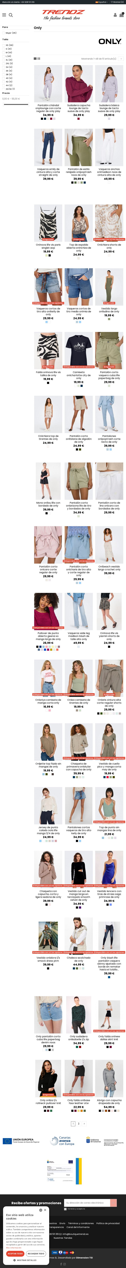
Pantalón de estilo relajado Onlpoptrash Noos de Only (78, 172)
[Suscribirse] (113, 1203)
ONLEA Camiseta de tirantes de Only (78, 701)
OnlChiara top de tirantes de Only (48, 437)
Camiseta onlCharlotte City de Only (79, 375)
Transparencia (56, 1227)
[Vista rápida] (50, 101)
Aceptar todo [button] (15, 1253)
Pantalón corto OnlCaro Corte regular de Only (48, 569)
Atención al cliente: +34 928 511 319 (18, 2)
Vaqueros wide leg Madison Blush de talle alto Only (79, 636)
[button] (26, 1260)
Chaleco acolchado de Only (79, 959)
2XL (9, 63)
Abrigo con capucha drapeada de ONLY (109, 1101)
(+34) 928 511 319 (50, 1234)
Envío (62, 1223)
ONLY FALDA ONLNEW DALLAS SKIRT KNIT (109, 1038)
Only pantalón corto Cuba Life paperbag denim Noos (48, 1039)
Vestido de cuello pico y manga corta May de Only (109, 766)
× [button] (45, 1210)
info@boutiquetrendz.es (76, 1234)
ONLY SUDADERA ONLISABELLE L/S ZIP (78, 1038)
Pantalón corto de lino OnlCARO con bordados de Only (109, 505)
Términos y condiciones (81, 1223)
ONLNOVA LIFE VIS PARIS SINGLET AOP (48, 246)
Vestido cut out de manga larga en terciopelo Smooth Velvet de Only (78, 895)
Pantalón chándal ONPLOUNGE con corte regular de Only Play (48, 108)
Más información (13, 1247)
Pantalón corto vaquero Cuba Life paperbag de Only (109, 375)
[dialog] (26, 1235)
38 (9, 74)
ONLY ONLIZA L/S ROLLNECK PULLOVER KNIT (48, 1101)
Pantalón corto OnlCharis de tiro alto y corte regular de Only (78, 571)
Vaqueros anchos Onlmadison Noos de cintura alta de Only (109, 172)
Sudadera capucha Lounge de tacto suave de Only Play (78, 108)
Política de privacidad (95, 1209)
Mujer (11, 32)
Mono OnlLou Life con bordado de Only (48, 504)
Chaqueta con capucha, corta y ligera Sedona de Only (48, 894)
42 (9, 81)
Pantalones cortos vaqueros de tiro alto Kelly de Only (78, 830)
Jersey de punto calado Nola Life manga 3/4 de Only (48, 830)
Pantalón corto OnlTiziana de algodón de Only (79, 439)
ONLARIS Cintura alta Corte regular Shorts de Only (109, 702)
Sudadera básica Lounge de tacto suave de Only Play (109, 108)
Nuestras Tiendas (63, 1237)
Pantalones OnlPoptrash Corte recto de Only (109, 439)
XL (9, 59)
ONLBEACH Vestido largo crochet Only (109, 568)
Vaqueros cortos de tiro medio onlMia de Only (78, 311)
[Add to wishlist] (46, 101)
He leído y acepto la (86, 1209)
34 (9, 67)
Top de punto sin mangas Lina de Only (109, 829)
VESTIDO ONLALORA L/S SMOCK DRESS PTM (48, 959)
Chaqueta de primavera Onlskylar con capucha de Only (78, 766)
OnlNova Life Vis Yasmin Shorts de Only (109, 636)
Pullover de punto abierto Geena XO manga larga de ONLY (48, 636)
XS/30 (10, 89)
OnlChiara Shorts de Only (109, 246)
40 (9, 78)
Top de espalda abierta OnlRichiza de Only (78, 247)
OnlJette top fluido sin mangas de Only (48, 765)
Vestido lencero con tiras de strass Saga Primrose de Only (109, 894)
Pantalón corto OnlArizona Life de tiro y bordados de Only (78, 505)
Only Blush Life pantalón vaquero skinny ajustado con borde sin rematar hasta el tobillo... (109, 963)
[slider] (3, 104)
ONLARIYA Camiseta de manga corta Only (48, 701)
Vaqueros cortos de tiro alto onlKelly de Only (48, 311)
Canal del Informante (78, 1227)
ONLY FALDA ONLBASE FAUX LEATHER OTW (78, 1101)
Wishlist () (118, 2)
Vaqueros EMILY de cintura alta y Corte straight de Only (48, 172)
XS (9, 45)
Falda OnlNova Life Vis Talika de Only (48, 373)
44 (9, 85)
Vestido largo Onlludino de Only (109, 310)
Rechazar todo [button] (36, 1253)
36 (9, 70)
